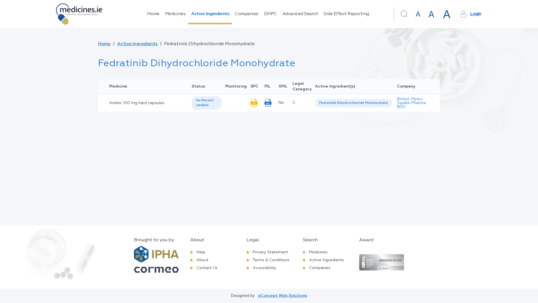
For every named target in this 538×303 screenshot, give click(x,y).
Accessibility (264, 268)
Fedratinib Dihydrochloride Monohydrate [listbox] (353, 103)
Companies (246, 14)
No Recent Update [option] (205, 103)
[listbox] (206, 103)
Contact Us (206, 268)
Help (200, 252)
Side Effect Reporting (346, 14)
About (202, 260)
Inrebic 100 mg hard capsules (136, 103)
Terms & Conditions (271, 260)
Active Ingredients (210, 14)
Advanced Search (300, 14)
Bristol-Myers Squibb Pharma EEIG (411, 103)
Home (153, 14)
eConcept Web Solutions (282, 296)
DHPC (270, 14)
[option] (353, 103)
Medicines (175, 14)
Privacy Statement (270, 252)
